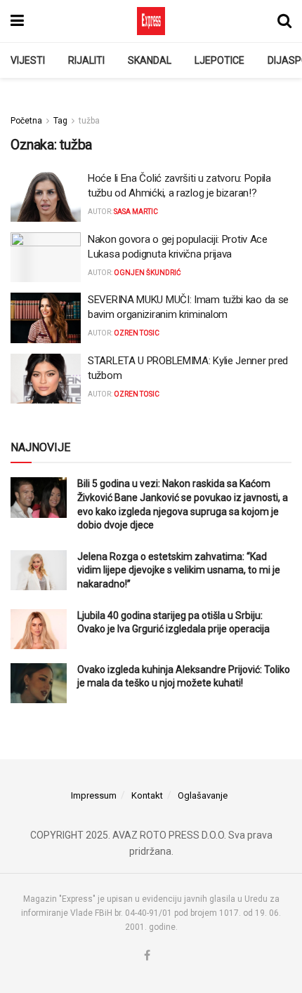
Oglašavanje (203, 795)
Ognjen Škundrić (147, 272)
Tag (60, 121)
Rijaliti (86, 60)
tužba (89, 121)
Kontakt (147, 795)
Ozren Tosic (136, 333)
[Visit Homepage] (151, 21)
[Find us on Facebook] (147, 956)
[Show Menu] (17, 21)
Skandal (149, 60)
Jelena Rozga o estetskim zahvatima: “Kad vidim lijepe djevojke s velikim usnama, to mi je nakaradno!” (178, 570)
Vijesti (28, 60)
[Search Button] (284, 21)
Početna (26, 121)
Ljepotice (219, 60)
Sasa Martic (136, 211)
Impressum (94, 795)
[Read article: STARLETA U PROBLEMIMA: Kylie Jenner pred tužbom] (46, 379)
